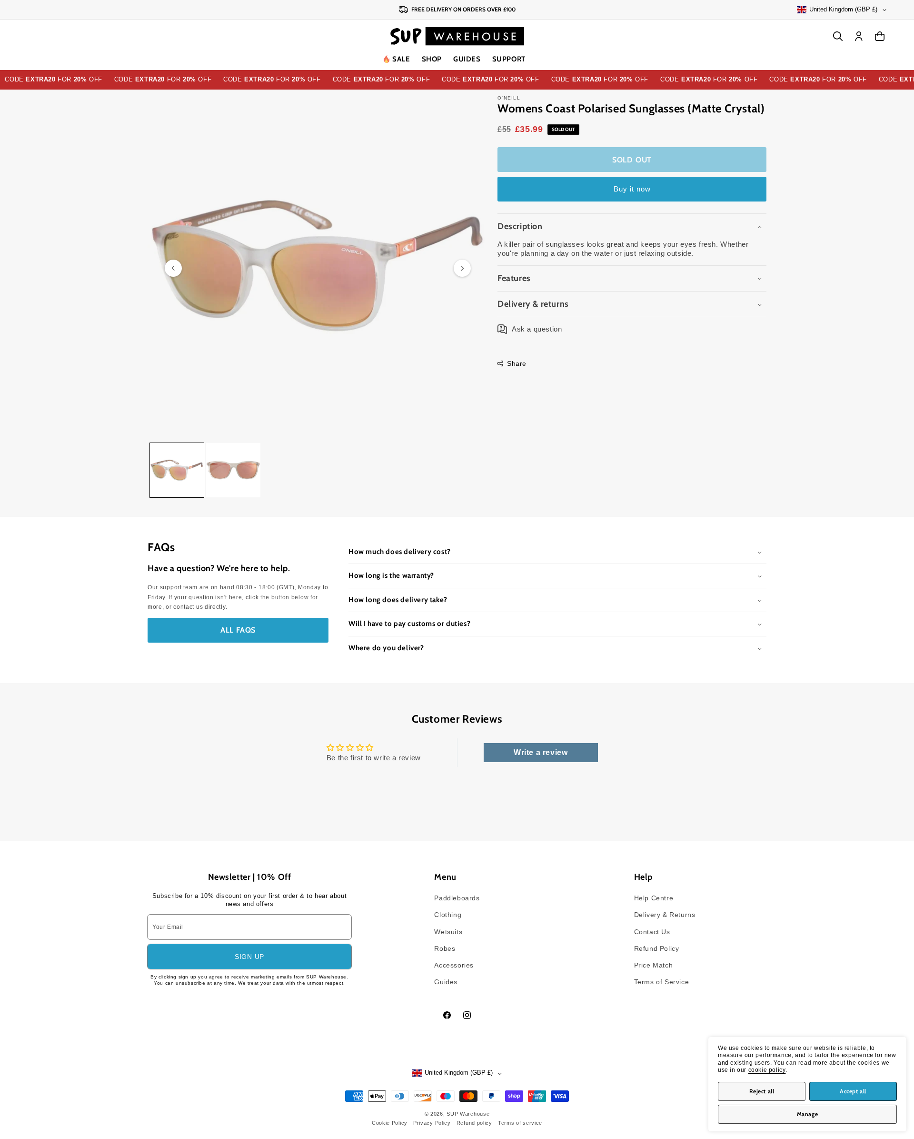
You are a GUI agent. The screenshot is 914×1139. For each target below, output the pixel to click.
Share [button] (517, 363)
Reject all (762, 1091)
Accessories (454, 965)
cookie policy (767, 1070)
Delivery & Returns (664, 914)
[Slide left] (173, 268)
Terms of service (520, 1123)
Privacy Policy (432, 1123)
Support (509, 59)
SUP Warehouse (468, 1114)
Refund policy (474, 1123)
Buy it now (632, 189)
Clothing (447, 914)
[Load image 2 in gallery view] (233, 470)
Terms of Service (661, 982)
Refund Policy (656, 948)
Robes (444, 948)
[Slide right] (462, 268)
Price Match (653, 965)
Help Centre (654, 898)
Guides (467, 59)
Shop (432, 59)
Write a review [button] (540, 752)
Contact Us (652, 932)
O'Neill (508, 98)
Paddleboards (456, 898)
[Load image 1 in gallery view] (177, 470)
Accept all (853, 1091)
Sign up (249, 956)
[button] (431, 59)
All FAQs (238, 630)
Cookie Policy (389, 1123)
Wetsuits (448, 932)
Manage (807, 1114)
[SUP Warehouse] (457, 36)
